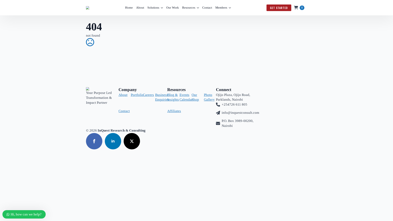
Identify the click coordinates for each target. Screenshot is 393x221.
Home (129, 7)
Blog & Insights (170, 97)
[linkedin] (113, 141)
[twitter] (132, 141)
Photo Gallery (207, 97)
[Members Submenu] (230, 7)
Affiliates (170, 111)
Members (221, 7)
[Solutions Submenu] (162, 7)
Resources (188, 7)
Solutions (153, 7)
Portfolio (134, 95)
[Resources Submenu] (198, 7)
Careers (146, 95)
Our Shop (194, 97)
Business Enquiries (158, 97)
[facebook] (94, 141)
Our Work (172, 7)
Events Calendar (182, 97)
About (140, 7)
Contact (207, 7)
